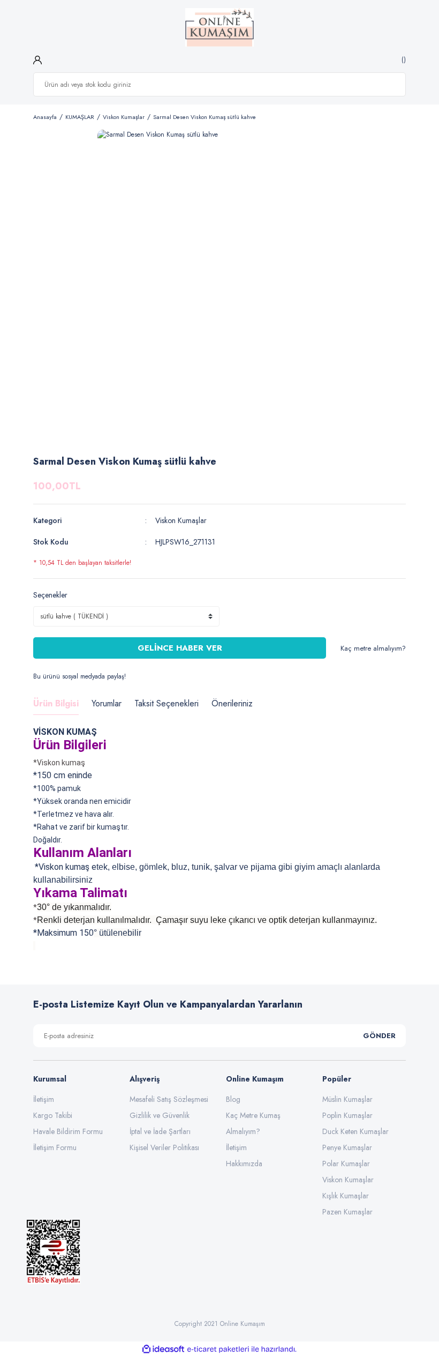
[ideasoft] (163, 1349)
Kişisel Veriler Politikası (164, 1147)
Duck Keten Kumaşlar (355, 1131)
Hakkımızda (244, 1163)
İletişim (43, 1099)
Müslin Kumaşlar (347, 1099)
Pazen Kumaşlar (347, 1211)
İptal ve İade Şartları (160, 1131)
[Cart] (402, 59)
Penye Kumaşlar (347, 1147)
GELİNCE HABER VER (180, 648)
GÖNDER (379, 1036)
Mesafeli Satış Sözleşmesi (169, 1099)
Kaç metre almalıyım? (373, 648)
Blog (233, 1099)
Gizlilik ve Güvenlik (160, 1115)
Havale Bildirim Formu (68, 1131)
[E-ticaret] (218, 1349)
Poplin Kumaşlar (347, 1115)
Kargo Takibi (52, 1115)
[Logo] (219, 27)
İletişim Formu (55, 1147)
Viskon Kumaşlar (181, 520)
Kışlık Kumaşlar (345, 1195)
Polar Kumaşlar (346, 1163)
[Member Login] (37, 59)
